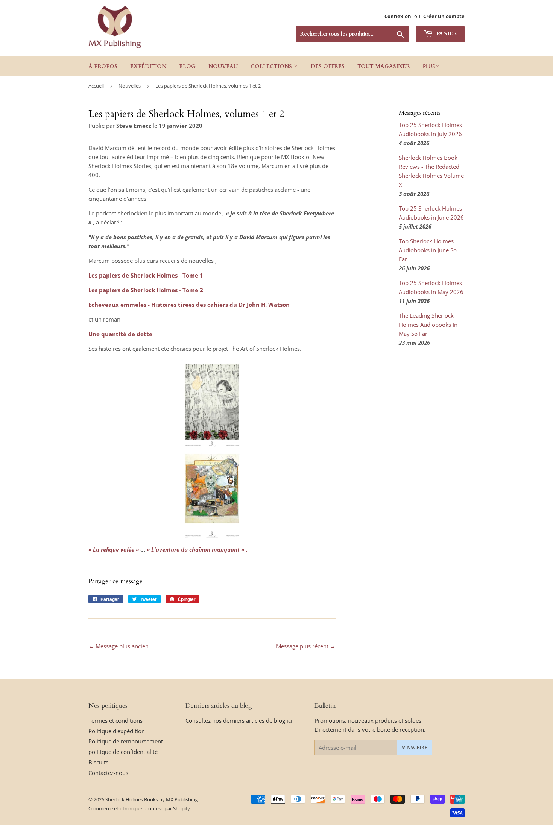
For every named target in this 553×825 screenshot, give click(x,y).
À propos (102, 66)
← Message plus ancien (118, 646)
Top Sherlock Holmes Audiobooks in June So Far (428, 250)
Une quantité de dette (120, 334)
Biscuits (98, 762)
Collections (272, 66)
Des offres (328, 66)
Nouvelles (129, 85)
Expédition (148, 66)
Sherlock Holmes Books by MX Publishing (151, 799)
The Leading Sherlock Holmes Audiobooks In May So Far (428, 324)
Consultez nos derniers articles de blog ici (238, 720)
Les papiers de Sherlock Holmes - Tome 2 (145, 290)
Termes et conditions (115, 720)
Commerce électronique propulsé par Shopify (139, 808)
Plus (429, 66)
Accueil (96, 85)
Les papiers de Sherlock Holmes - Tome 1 (145, 275)
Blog (187, 66)
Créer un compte (444, 16)
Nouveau (223, 66)
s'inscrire (414, 748)
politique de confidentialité (123, 751)
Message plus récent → (306, 646)
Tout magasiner (383, 66)
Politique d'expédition (116, 731)
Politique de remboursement (125, 741)
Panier (446, 33)
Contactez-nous (108, 772)
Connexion (397, 16)
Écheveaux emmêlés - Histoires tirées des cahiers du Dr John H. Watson (189, 304)
